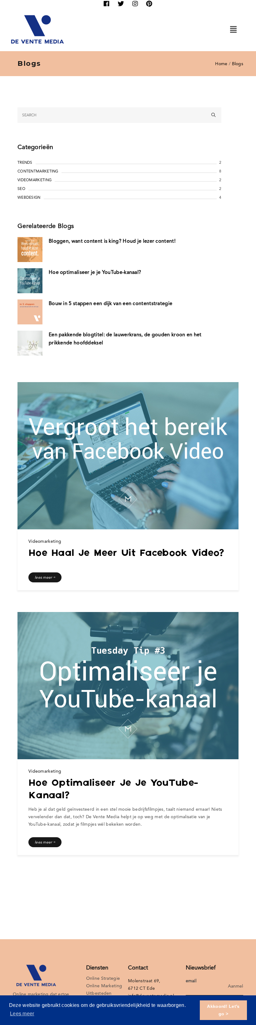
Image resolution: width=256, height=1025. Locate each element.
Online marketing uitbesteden (104, 989)
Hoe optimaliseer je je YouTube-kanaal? (95, 272)
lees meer (44, 577)
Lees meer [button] (22, 1013)
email (191, 980)
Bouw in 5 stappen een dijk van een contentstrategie (110, 303)
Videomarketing (34, 180)
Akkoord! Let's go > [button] (223, 1010)
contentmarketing (37, 171)
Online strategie (103, 978)
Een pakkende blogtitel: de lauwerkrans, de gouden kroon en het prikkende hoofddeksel (125, 339)
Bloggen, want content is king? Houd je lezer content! (112, 241)
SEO (21, 189)
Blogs (238, 63)
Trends (24, 162)
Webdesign (29, 197)
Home (221, 63)
